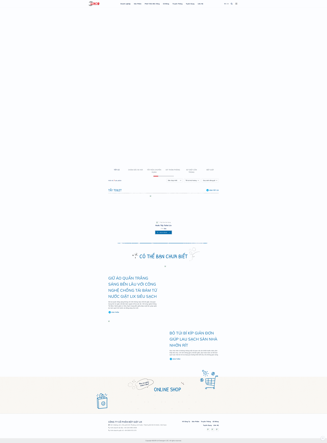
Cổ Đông (166, 4)
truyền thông (206, 421)
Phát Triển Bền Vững (152, 4)
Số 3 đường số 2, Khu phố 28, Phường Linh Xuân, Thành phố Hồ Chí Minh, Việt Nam (138, 425)
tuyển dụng (207, 425)
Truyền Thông (177, 4)
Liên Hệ (200, 4)
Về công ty (186, 421)
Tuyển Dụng (190, 4)
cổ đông (216, 421)
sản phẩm (195, 421)
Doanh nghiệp (125, 4)
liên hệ (216, 425)
